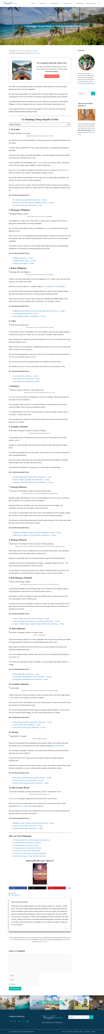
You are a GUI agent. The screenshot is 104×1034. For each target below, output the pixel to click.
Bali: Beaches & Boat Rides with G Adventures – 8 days (30, 679)
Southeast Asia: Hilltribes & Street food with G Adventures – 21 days (34, 535)
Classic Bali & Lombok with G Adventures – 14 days (29, 727)
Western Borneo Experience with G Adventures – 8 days (31, 783)
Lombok (11, 697)
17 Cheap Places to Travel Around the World (27, 848)
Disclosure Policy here (35, 53)
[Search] (93, 93)
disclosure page (43, 941)
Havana (12, 357)
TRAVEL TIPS (43, 3)
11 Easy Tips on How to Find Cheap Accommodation (29, 853)
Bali (30, 639)
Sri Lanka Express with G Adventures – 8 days (27, 205)
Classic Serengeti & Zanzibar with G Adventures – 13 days (31, 479)
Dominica (12, 397)
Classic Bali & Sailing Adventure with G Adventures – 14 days (32, 677)
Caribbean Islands (51, 392)
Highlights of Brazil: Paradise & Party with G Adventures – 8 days (33, 823)
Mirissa (14, 170)
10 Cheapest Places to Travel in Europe (25, 845)
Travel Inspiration (15, 895)
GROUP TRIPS (79, 3)
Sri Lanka (39, 162)
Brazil (49, 794)
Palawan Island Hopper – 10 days (23, 263)
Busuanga (48, 228)
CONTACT (93, 1031)
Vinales (34, 357)
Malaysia (25, 551)
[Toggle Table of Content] (67, 124)
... (66, 928)
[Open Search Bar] (99, 3)
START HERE (69, 1031)
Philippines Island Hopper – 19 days (24, 261)
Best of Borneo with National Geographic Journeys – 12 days (32, 777)
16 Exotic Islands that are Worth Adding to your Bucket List (31, 840)
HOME (63, 1031)
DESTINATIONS (55, 3)
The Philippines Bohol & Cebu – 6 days (25, 313)
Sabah (23, 758)
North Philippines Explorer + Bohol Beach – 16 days (29, 316)
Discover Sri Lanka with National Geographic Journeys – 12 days (33, 202)
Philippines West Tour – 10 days (23, 258)
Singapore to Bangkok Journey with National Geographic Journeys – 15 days (37, 532)
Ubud (18, 657)
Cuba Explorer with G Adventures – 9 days (26, 378)
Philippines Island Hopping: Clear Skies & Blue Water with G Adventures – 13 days (39, 311)
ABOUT (33, 3)
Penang (22, 500)
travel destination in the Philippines (54, 286)
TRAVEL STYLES (67, 3)
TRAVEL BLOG (87, 1031)
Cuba (35, 334)
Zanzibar (16, 440)
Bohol (49, 279)
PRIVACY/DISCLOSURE (77, 1031)
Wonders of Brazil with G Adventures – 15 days (28, 828)
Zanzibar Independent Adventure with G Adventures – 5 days (32, 477)
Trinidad (27, 366)
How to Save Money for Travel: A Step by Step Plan (29, 856)
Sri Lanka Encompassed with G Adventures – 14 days (30, 200)
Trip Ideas (13, 893)
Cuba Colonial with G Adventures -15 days (26, 381)
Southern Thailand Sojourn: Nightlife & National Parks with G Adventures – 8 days (38, 624)
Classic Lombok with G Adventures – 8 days (27, 725)
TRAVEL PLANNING (91, 3)
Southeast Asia (59, 746)
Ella (37, 177)
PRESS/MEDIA (58, 1022)
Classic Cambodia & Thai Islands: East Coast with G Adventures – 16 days (36, 621)
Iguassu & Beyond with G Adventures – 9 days (27, 826)
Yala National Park (62, 170)
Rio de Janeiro (23, 806)
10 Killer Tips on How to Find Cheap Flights (26, 850)
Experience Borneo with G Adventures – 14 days (28, 780)
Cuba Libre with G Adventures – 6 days (25, 376)
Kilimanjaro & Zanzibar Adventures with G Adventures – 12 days (33, 482)
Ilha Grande (12, 798)
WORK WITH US (50, 1022)
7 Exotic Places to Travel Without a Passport (27, 842)
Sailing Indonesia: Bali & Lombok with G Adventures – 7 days (32, 722)
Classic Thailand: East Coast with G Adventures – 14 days (31, 618)
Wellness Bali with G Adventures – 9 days (26, 674)
